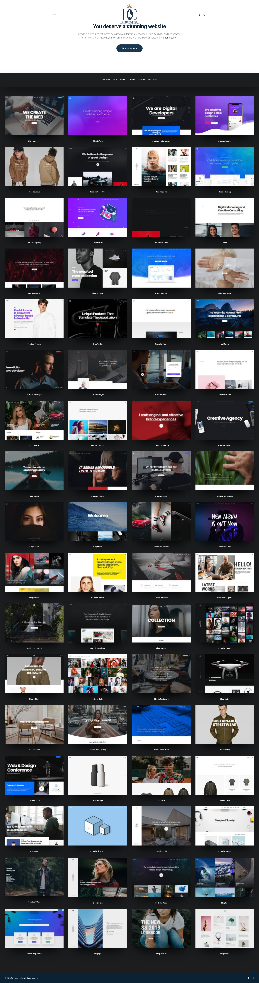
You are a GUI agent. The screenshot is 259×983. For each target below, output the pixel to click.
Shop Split (161, 800)
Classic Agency (34, 141)
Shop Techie (98, 344)
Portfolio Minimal (161, 243)
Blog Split (97, 953)
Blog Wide (34, 851)
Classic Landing (161, 293)
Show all (106, 79)
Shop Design (98, 800)
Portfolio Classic (224, 851)
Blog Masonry (224, 344)
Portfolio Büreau (97, 598)
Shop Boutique (34, 192)
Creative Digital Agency (161, 141)
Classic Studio (161, 851)
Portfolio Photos (224, 648)
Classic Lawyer (98, 395)
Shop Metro (224, 699)
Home (224, 243)
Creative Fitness (97, 496)
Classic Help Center (34, 953)
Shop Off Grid (34, 699)
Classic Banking (161, 395)
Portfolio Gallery (97, 699)
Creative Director (34, 344)
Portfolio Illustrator (97, 851)
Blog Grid (224, 902)
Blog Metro (97, 547)
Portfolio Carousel (161, 547)
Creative (141, 79)
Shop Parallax (161, 953)
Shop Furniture (34, 750)
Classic (131, 79)
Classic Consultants (161, 750)
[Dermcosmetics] (129, 15)
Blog (115, 79)
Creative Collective (97, 192)
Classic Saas (98, 243)
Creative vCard (34, 902)
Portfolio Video (161, 902)
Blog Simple (224, 953)
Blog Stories (98, 902)
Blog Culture (34, 547)
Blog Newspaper (34, 293)
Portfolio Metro (225, 395)
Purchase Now (129, 48)
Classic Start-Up (225, 192)
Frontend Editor (168, 37)
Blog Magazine (161, 192)
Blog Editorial (34, 598)
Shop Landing (225, 750)
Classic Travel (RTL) (98, 750)
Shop (122, 79)
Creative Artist (225, 547)
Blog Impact (34, 496)
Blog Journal (34, 445)
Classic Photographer (34, 648)
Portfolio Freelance (97, 648)
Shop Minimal (225, 800)
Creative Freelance (161, 445)
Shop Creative (97, 293)
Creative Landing (224, 141)
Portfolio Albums (97, 445)
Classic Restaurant (161, 699)
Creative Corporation (225, 496)
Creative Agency (224, 445)
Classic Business (161, 598)
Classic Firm (98, 141)
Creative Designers (224, 598)
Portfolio (152, 79)
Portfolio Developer (34, 395)
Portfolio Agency (34, 243)
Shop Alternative (224, 293)
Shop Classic (161, 648)
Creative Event (34, 800)
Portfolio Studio (161, 344)
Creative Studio (161, 496)
